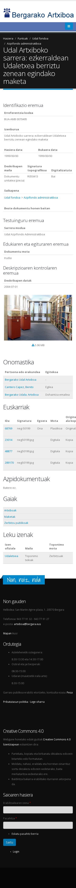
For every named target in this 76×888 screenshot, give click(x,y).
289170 (9, 462)
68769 (8, 428)
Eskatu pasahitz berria (25, 833)
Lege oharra (37, 701)
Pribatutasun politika (15, 701)
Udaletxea (11, 556)
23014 (8, 440)
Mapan (7, 633)
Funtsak (23, 38)
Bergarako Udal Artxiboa (20, 379)
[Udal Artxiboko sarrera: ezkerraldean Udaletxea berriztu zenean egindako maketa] (38, 318)
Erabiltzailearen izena (17, 803)
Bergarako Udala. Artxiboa (22, 394)
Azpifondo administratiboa (24, 43)
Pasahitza (10, 818)
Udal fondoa (40, 38)
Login (16, 851)
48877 (8, 451)
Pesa (70, 692)
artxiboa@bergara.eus (27, 624)
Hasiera (8, 38)
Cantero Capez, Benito (19, 387)
